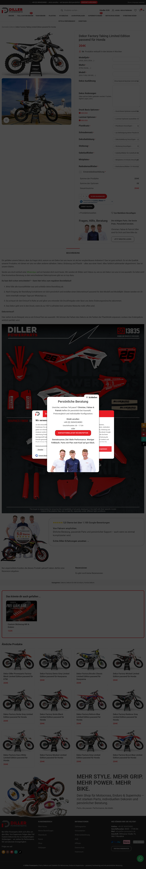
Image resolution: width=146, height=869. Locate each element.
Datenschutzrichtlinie (42, 446)
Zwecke (40, 450)
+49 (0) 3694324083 (73, 422)
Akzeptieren (102, 449)
